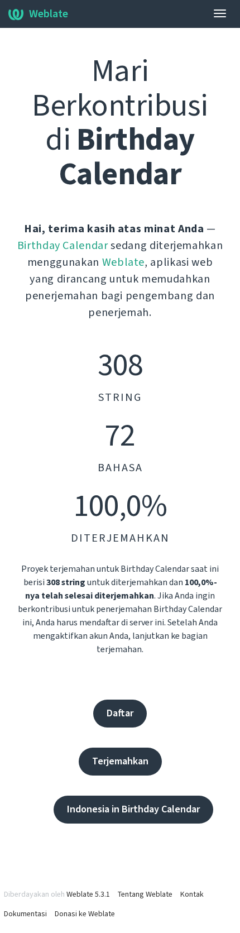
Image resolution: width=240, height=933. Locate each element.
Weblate (48, 14)
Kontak (192, 894)
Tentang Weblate (145, 894)
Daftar (120, 713)
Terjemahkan (120, 761)
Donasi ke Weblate (85, 914)
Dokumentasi (25, 914)
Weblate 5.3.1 (88, 894)
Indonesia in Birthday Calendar (133, 809)
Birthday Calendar (62, 245)
